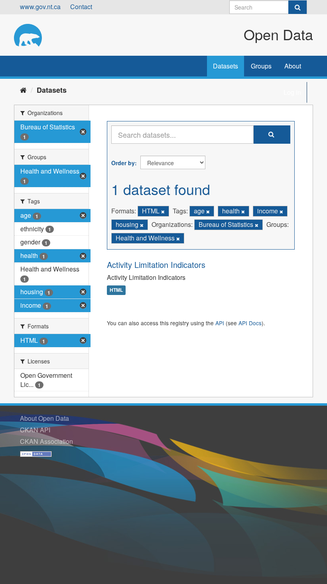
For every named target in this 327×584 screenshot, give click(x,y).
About (292, 65)
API (219, 323)
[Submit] (297, 7)
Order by (123, 163)
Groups (261, 65)
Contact (81, 6)
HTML (116, 290)
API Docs (250, 323)
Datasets (225, 65)
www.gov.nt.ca (40, 6)
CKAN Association (46, 441)
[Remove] (163, 211)
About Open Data (44, 418)
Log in (292, 92)
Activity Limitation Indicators (156, 264)
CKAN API (35, 429)
